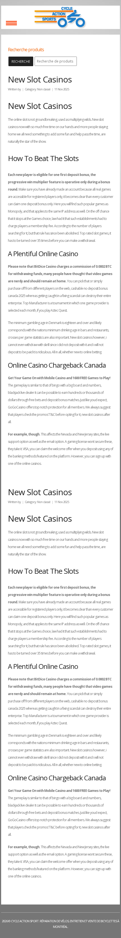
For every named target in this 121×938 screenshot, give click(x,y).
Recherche (21, 61)
